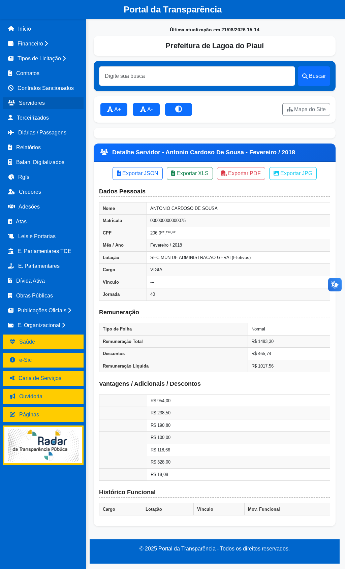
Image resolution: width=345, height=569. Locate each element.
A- (149, 109)
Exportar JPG (295, 173)
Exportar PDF (244, 173)
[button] (43, 44)
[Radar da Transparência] (43, 445)
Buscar (317, 76)
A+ (117, 109)
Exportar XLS (192, 173)
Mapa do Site (309, 109)
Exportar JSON (139, 173)
